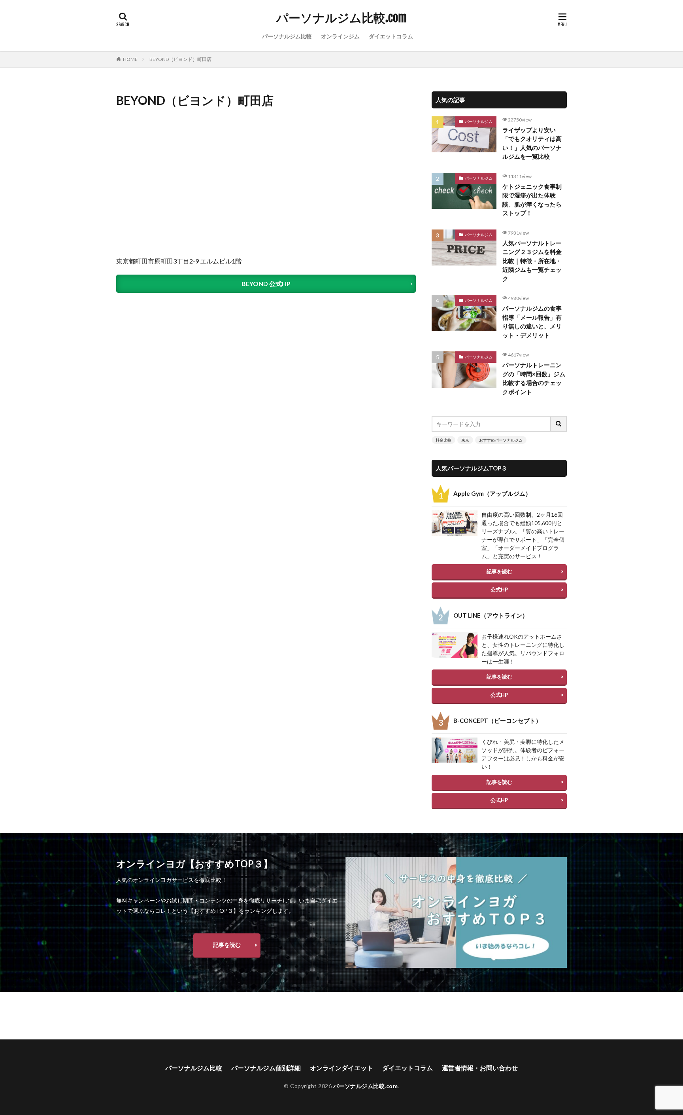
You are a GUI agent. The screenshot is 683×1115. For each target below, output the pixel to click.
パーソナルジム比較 (287, 36)
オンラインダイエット (341, 1067)
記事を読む (499, 571)
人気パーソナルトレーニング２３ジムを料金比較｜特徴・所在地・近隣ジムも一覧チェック (532, 260)
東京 (465, 440)
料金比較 (443, 440)
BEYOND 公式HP (266, 283)
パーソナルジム (478, 121)
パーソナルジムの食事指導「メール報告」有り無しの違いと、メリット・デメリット (532, 322)
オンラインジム (340, 36)
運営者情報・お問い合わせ (480, 1067)
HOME (130, 59)
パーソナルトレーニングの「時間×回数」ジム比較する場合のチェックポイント (533, 378)
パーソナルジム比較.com (341, 18)
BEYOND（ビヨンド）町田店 (180, 59)
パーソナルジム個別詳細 (266, 1067)
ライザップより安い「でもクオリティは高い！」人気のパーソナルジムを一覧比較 (532, 143)
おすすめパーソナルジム (501, 440)
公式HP (499, 589)
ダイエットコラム (391, 36)
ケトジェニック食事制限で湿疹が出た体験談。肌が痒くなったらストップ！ (532, 200)
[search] (559, 424)
